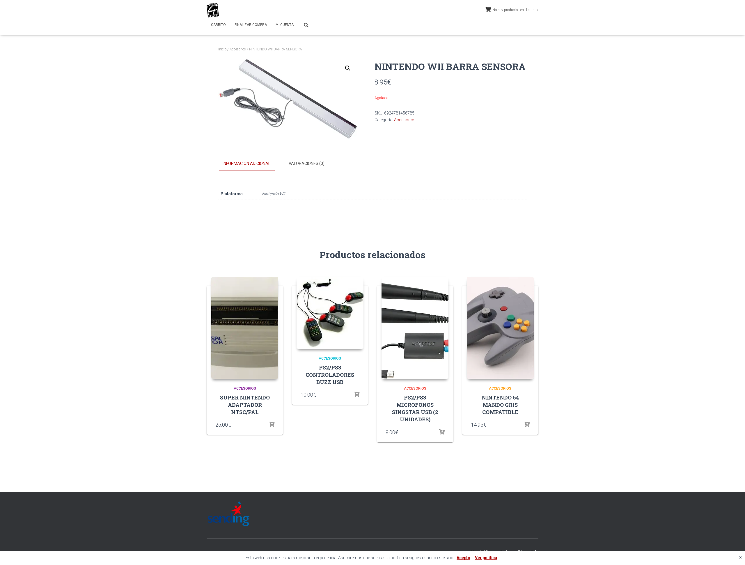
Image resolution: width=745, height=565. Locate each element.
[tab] (250, 163)
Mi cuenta (285, 25)
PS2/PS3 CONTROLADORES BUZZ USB (330, 375)
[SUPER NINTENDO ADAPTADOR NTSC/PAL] (244, 328)
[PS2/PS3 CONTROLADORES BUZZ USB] (330, 313)
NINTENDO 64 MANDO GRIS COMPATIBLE (500, 405)
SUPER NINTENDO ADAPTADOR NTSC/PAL (245, 405)
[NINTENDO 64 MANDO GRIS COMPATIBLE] (500, 328)
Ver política (486, 557)
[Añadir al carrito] (271, 424)
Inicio (222, 49)
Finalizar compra (251, 25)
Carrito (218, 25)
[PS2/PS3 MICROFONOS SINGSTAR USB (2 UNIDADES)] (415, 328)
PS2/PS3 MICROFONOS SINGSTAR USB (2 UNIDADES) (415, 408)
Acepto (463, 557)
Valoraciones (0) (306, 163)
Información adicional (246, 163)
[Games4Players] (212, 10)
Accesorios (238, 49)
